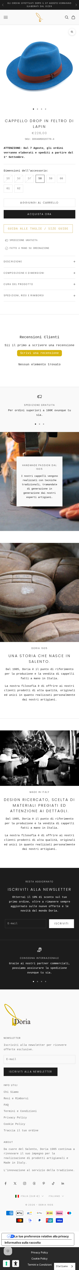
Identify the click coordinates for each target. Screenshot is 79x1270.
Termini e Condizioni (20, 1111)
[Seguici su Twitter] (15, 1183)
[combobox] (64, 1266)
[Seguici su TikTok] (53, 1183)
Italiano (54, 1196)
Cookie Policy (14, 1124)
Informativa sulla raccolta (23, 1242)
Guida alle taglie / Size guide (38, 228)
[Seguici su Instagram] (24, 1183)
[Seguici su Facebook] (5, 1183)
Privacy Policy (15, 1117)
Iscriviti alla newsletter (30, 1071)
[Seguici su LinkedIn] (63, 1183)
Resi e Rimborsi (16, 1098)
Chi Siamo (11, 1092)
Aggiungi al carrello (39, 202)
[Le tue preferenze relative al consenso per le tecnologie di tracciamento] (6, 1263)
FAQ (6, 1105)
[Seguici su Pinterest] (44, 1183)
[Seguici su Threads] (34, 1183)
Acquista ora (39, 214)
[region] (39, 406)
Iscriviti (61, 923)
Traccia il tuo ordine (21, 1130)
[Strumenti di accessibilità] (15, 1263)
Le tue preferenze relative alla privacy (41, 1236)
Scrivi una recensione (39, 353)
